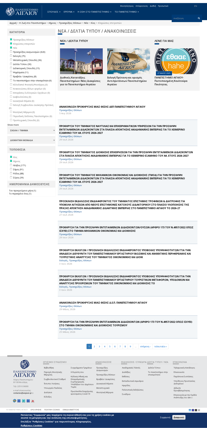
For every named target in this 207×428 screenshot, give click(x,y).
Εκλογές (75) (19, 56)
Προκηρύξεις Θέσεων (70, 22)
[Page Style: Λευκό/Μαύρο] (196, 410)
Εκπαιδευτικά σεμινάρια (132, 381)
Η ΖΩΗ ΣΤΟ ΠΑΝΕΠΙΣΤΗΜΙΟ (94, 11)
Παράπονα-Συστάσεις (183, 376)
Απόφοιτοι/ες (142, 6)
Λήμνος (52, 22)
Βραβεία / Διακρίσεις (105, 379)
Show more (13, 124)
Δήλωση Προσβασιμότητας (182, 389)
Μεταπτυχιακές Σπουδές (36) (27, 60)
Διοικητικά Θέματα (104, 383)
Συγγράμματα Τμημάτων (81, 367)
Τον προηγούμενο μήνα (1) (22, 190)
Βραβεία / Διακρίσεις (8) (25, 76)
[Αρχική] (23, 11)
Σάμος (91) (18, 169)
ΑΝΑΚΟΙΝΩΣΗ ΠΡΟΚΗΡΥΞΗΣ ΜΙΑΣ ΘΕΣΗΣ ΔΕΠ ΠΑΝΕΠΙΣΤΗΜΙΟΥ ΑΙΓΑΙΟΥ (102, 106)
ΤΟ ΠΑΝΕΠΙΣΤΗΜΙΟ (126, 11)
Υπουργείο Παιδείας (53, 388)
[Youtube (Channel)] (32, 400)
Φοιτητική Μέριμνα (104, 392)
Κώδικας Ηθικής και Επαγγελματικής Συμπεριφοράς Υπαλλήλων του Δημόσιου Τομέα (82, 381)
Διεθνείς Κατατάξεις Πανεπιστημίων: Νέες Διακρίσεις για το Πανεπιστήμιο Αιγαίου (80, 81)
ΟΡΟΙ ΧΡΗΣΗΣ (35, 409)
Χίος (93, 22)
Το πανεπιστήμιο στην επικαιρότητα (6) (32, 80)
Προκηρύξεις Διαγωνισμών (102, 369)
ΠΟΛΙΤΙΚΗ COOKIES (52, 409)
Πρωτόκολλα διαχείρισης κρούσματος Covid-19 (82, 392)
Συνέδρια (126, 394)
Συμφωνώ (165, 417)
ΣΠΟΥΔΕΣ (53, 11)
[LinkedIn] (28, 400)
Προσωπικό (163, 6)
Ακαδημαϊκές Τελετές (131, 367)
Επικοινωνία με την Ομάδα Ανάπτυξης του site (185, 396)
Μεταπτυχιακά (102, 388)
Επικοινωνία (179, 372)
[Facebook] (19, 400)
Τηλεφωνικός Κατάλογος (184, 367)
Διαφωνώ (179, 417)
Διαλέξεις (126, 372)
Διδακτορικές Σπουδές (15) (26, 68)
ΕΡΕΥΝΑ (68, 11)
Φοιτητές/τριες (127, 6)
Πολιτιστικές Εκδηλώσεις (132, 390)
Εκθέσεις (126, 376)
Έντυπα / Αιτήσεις (52, 383)
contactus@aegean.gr (23, 393)
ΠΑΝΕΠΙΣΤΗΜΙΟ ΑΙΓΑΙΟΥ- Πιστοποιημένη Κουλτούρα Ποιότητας (171, 81)
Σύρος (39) (18, 177)
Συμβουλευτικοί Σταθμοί (55, 379)
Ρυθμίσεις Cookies (31, 425)
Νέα (86, 22)
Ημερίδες (126, 385)
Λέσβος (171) (19, 165)
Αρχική (13, 22)
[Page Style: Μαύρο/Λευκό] (199, 410)
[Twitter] (23, 400)
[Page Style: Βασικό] (190, 410)
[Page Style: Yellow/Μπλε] (193, 410)
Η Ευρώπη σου (77, 372)
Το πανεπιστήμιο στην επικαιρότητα (158, 373)
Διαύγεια (48, 392)
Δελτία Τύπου (154, 367)
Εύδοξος (48, 396)
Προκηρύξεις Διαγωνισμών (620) (29, 51)
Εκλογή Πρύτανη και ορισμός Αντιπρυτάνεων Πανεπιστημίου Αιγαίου (127, 81)
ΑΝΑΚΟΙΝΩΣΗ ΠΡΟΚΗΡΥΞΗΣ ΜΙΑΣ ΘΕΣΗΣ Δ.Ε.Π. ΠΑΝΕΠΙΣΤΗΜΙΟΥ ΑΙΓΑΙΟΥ (103, 302)
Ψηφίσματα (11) (20, 72)
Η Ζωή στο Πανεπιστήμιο (32, 22)
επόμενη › (145, 346)
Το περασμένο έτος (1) (20, 193)
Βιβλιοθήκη (49, 367)
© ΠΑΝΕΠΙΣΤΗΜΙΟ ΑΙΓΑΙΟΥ (17, 409)
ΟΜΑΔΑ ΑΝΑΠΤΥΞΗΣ (71, 409)
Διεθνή (153, 6)
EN (195, 6)
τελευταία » (160, 346)
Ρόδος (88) (18, 173)
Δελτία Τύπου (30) (22, 64)
